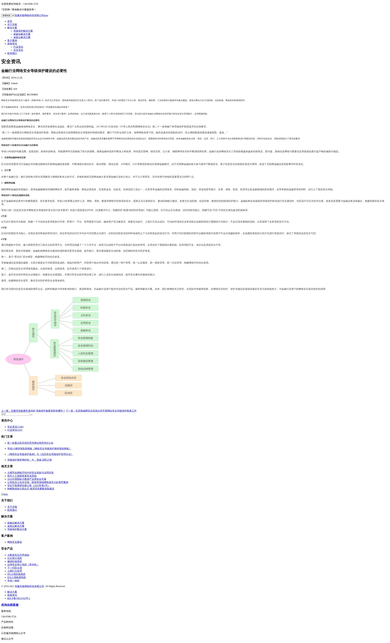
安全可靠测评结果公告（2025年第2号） (28, 485)
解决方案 (12, 27)
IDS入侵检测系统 (16, 577)
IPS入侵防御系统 (16, 574)
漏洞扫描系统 (14, 561)
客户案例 (12, 40)
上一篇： (6, 410)
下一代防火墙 (14, 567)
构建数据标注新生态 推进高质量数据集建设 (30, 488)
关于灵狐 (12, 24)
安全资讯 (18, 50)
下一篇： (71, 410)
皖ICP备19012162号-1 (18, 598)
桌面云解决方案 (21, 37)
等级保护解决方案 (23, 31)
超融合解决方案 (21, 34)
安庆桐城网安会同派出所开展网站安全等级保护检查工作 (106, 410)
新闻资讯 (12, 43)
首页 (9, 21)
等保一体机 (13, 580)
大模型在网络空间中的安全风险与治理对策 (30, 472)
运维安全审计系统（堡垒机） (23, 564)
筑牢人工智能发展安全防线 (22, 476)
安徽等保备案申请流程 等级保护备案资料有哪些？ (38, 410)
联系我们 (12, 53)
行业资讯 (18, 47)
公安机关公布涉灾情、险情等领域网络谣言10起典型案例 (37, 482)
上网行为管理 (14, 571)
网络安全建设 (14, 542)
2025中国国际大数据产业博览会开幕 (26, 479)
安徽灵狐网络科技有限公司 (29, 586)
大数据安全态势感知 (18, 555)
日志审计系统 (14, 558)
